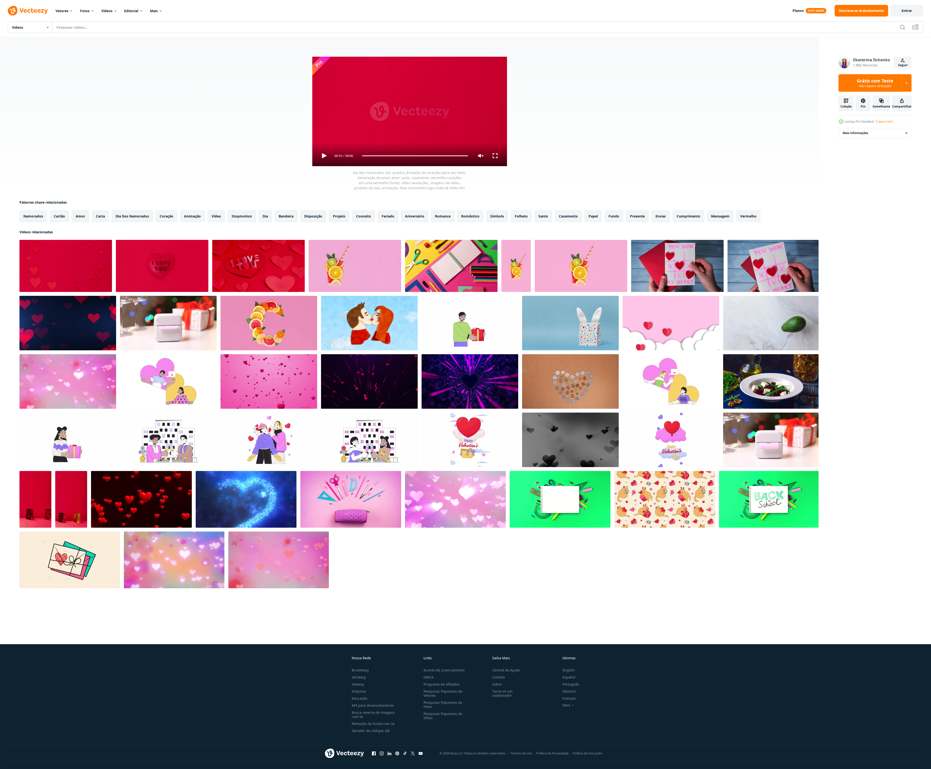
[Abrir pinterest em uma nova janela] (397, 753)
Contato (498, 677)
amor (80, 216)
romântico (470, 216)
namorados (33, 216)
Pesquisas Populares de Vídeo (443, 715)
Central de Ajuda (506, 670)
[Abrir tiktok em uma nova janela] (405, 753)
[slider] (415, 155)
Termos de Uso (521, 753)
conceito (363, 216)
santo (543, 216)
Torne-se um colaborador (502, 693)
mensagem (720, 216)
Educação (359, 698)
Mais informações (855, 133)
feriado (388, 216)
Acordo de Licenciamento (444, 670)
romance (443, 216)
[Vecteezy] (28, 11)
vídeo (216, 216)
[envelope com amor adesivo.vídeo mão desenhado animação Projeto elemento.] (69, 560)
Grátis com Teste (875, 83)
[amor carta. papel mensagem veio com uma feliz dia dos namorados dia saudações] (771, 440)
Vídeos (106, 11)
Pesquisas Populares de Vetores (443, 693)
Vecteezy (359, 677)
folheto (521, 216)
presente (637, 216)
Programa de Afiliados (442, 684)
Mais (154, 11)
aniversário (414, 216)
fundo (613, 216)
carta (100, 216)
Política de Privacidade (552, 753)
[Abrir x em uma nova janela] (413, 753)
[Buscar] (902, 27)
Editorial (131, 11)
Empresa (359, 691)
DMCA (428, 677)
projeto (339, 216)
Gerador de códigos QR (371, 730)
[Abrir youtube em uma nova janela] (421, 753)
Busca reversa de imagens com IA (373, 714)
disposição (313, 216)
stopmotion (242, 216)
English (568, 670)
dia (265, 216)
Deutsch (569, 691)
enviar (660, 216)
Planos (798, 10)
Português (570, 684)
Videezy (358, 684)
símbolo (497, 216)
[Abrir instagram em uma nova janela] (382, 753)
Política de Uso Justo (587, 753)
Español (568, 677)
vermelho (748, 216)
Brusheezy (360, 670)
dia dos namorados (132, 216)
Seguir (903, 65)
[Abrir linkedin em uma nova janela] (389, 753)
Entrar (907, 10)
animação (192, 216)
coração (166, 216)
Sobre (497, 684)
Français (569, 698)
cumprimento (688, 216)
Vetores (61, 11)
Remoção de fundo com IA (373, 723)
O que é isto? (884, 121)
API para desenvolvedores (373, 705)
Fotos (85, 11)
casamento (568, 216)
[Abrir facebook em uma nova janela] (374, 753)
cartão (59, 216)
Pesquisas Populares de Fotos (443, 704)
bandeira (286, 216)
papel (593, 216)
